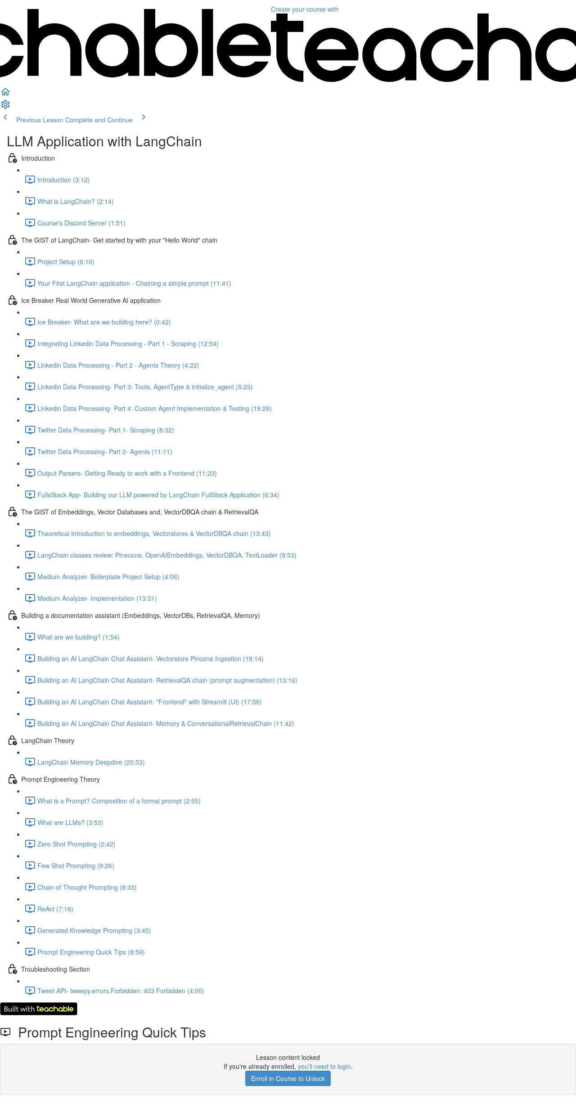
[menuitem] (5, 107)
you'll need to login (324, 1066)
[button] (5, 94)
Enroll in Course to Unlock (288, 1078)
